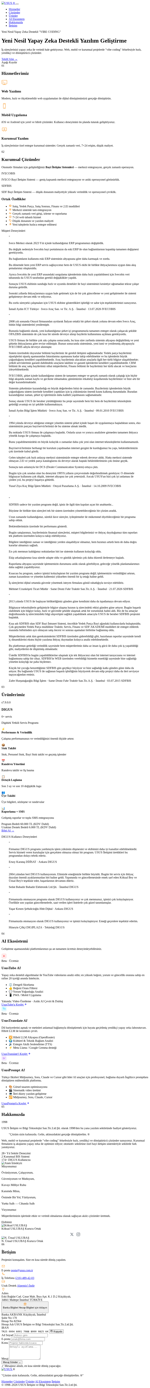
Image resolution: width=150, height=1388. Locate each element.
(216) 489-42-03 (24, 1278)
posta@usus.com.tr (22, 1270)
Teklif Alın (9, 59)
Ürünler (13, 15)
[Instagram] (78, 1234)
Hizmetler (14, 9)
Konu (4, 1342)
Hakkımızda (16, 22)
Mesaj (4, 1358)
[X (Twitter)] (72, 1234)
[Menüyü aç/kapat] (17, 4)
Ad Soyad (7, 1335)
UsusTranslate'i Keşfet (14, 1053)
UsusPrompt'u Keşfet (14, 1103)
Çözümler (14, 12)
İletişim (13, 25)
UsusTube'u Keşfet (12, 1004)
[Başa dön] (7, 1369)
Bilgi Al (7, 830)
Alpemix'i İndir (26, 1285)
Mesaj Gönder (12, 1362)
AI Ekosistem (17, 19)
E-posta (5, 1338)
